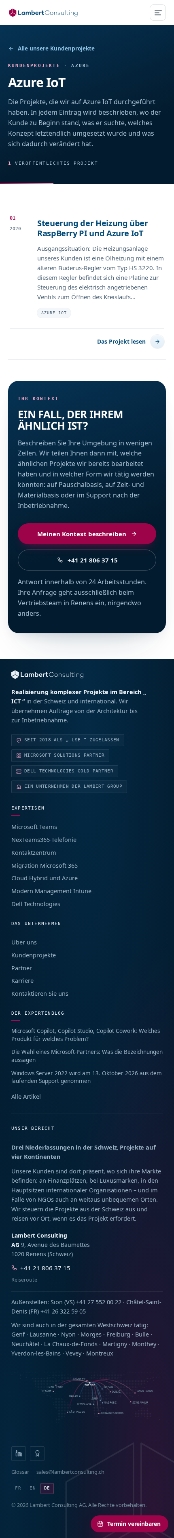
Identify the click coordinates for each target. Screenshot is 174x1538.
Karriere (22, 980)
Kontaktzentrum (33, 852)
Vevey (73, 1353)
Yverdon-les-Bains (36, 1353)
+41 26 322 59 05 (63, 1311)
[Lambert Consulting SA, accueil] (43, 12)
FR (18, 1488)
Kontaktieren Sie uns (39, 993)
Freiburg (118, 1334)
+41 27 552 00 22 (98, 1302)
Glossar (20, 1471)
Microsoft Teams (34, 827)
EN (33, 1488)
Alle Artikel (26, 1096)
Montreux (99, 1353)
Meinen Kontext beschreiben (81, 534)
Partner (21, 968)
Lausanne (43, 1334)
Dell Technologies (35, 904)
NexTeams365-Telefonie (43, 839)
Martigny (114, 1344)
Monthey (144, 1344)
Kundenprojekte (33, 955)
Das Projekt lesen (121, 341)
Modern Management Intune (51, 891)
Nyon (68, 1334)
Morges (91, 1334)
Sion (57, 1302)
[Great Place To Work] (37, 1453)
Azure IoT (54, 313)
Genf (18, 1334)
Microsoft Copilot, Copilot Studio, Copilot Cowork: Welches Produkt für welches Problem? (85, 1035)
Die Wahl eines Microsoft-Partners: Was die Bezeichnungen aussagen (87, 1056)
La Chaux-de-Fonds (71, 1344)
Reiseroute (24, 1279)
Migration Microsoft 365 (44, 865)
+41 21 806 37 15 (93, 560)
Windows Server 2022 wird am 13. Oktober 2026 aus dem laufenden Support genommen (86, 1077)
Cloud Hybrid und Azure (44, 878)
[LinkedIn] (18, 1453)
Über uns (24, 942)
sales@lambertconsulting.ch (70, 1471)
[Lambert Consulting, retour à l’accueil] (87, 674)
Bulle (142, 1334)
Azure (80, 65)
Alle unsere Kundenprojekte (56, 48)
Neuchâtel (25, 1344)
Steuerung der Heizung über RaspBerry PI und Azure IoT (92, 228)
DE (47, 1488)
